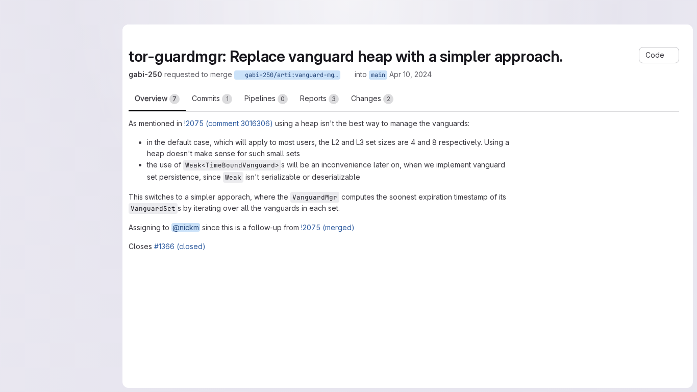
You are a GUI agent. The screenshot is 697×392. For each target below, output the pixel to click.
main (378, 75)
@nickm (185, 227)
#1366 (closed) (180, 246)
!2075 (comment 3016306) (228, 123)
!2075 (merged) (328, 227)
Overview (156, 98)
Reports (318, 98)
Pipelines (264, 98)
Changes (370, 98)
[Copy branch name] (347, 74)
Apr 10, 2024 (410, 74)
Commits (210, 98)
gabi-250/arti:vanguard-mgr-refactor (290, 75)
